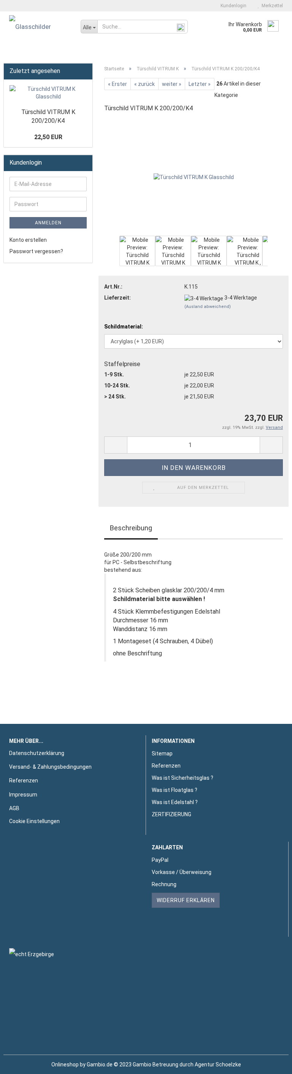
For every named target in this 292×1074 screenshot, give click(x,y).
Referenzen (23, 780)
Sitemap (162, 753)
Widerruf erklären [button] (186, 900)
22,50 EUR (48, 137)
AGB (14, 808)
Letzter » (200, 84)
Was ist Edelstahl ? (175, 802)
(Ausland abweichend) (207, 306)
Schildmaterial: (123, 327)
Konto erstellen (28, 240)
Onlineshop (65, 1064)
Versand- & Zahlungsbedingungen (50, 767)
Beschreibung (131, 528)
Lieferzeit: (117, 298)
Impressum (23, 795)
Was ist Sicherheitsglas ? (182, 778)
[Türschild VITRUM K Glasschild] (194, 176)
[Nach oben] (271, 1062)
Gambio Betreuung (155, 1064)
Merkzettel (271, 5)
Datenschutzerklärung (36, 753)
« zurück (144, 84)
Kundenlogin (232, 5)
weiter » (171, 84)
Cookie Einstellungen (34, 821)
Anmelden (48, 222)
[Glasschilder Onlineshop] (39, 26)
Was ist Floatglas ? (174, 790)
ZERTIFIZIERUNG (171, 814)
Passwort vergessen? (36, 251)
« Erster (117, 84)
